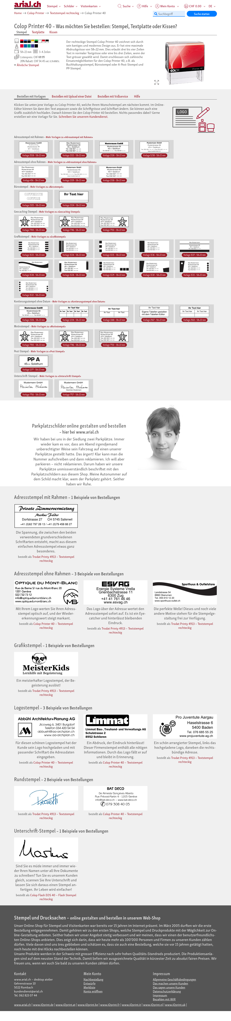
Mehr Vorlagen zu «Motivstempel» (48, 326)
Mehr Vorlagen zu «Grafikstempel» (48, 236)
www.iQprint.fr (110, 1004)
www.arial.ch (22, 1004)
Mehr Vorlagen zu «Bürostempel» (47, 186)
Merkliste (89, 987)
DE (210, 5)
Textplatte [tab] (38, 32)
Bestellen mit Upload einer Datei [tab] (71, 96)
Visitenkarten (89, 5)
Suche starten (202, 13)
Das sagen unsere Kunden (169, 987)
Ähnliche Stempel (27, 65)
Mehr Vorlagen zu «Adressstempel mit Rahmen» (69, 137)
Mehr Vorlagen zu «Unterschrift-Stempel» (60, 376)
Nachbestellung (93, 979)
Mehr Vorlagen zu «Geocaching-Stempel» (59, 211)
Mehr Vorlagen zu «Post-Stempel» (48, 351)
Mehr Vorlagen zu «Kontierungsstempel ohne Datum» (78, 301)
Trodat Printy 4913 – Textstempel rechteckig (53, 558)
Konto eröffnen (93, 991)
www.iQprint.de (43, 1004)
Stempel (52, 5)
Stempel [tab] (21, 32)
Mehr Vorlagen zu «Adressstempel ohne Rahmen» (72, 162)
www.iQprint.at (65, 1004)
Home (18, 12)
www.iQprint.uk (175, 1004)
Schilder (69, 5)
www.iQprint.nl (153, 1004)
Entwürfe (89, 983)
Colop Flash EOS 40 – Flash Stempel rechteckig (53, 896)
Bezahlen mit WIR (164, 999)
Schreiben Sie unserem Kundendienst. (83, 116)
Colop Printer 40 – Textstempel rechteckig (53, 625)
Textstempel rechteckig (64, 12)
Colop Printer (35, 12)
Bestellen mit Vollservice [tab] (113, 96)
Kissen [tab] (53, 32)
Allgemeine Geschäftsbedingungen (174, 979)
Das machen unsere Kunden (170, 983)
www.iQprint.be (88, 1004)
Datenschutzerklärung (167, 991)
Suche (126, 5)
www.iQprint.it (131, 1004)
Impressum (160, 995)
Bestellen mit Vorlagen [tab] (31, 96)
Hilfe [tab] (137, 96)
